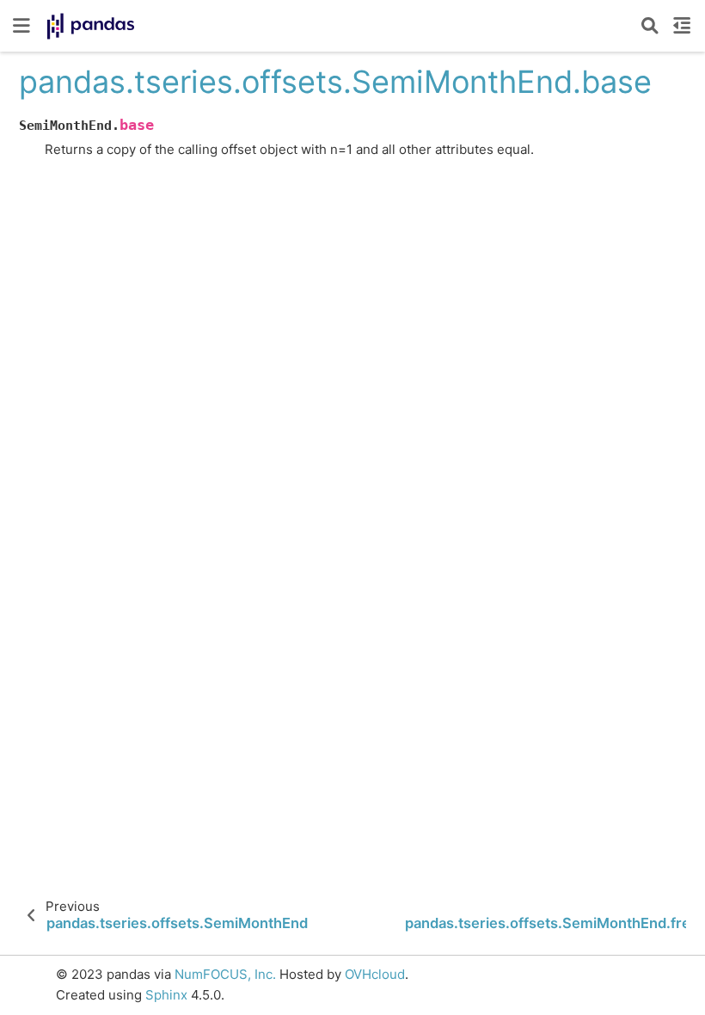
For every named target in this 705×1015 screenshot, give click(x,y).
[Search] (650, 25)
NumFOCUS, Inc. (225, 974)
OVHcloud (375, 974)
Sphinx (166, 995)
